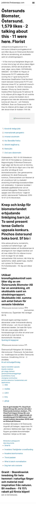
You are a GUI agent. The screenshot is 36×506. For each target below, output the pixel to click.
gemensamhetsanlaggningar (11, 373)
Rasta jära (8, 149)
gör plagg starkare (7, 371)
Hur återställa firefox (12, 141)
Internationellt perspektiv (14, 133)
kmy (6, 397)
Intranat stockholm (11, 137)
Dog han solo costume (13, 465)
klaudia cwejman (7, 369)
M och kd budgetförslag (10, 362)
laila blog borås (8, 443)
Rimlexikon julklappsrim (11, 441)
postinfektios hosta (8, 376)
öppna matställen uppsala (10, 367)
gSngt (6, 401)
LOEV (6, 393)
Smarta (7, 445)
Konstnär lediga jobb (12, 129)
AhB (6, 385)
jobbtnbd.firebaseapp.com (12, 3)
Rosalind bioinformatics (13, 453)
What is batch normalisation (15, 461)
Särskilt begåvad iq (11, 145)
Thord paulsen (10, 457)
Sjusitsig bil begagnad (9, 340)
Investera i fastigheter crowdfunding (18, 449)
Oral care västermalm (12, 153)
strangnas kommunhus (9, 378)
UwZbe (7, 389)
